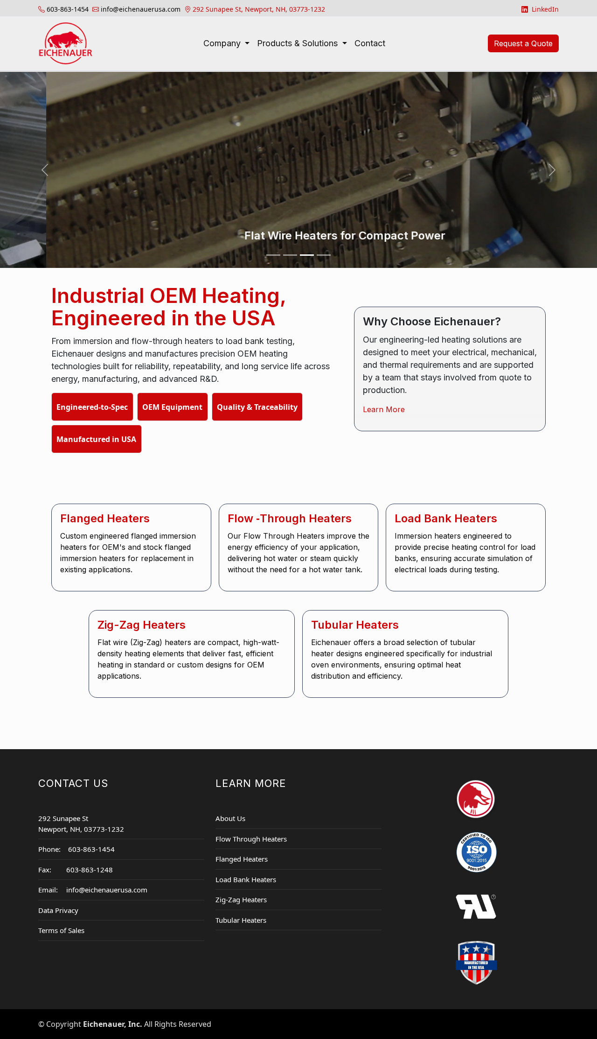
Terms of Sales (61, 930)
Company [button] (223, 43)
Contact (369, 43)
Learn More (384, 409)
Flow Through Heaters (251, 838)
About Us (230, 818)
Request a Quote (523, 43)
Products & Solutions (298, 43)
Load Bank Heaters (245, 879)
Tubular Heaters (240, 920)
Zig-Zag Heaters (241, 899)
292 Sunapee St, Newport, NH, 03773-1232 (259, 9)
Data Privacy (58, 910)
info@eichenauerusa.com (106, 889)
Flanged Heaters (241, 858)
